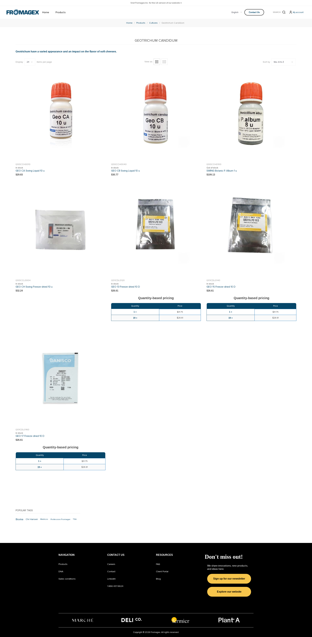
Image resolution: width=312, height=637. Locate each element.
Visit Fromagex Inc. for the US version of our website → (156, 3)
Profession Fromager (60, 519)
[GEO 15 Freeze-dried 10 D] (251, 230)
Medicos (44, 519)
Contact (111, 571)
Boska (19, 519)
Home (129, 22)
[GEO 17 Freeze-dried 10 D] (60, 379)
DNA (60, 571)
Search (284, 12)
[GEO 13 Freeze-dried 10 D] (156, 230)
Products (62, 564)
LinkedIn (111, 578)
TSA (75, 519)
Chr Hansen (32, 519)
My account (298, 12)
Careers (111, 564)
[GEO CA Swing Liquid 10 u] (60, 114)
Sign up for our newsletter (229, 578)
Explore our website (229, 591)
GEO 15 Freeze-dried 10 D (221, 286)
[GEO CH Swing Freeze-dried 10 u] (60, 230)
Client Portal (162, 571)
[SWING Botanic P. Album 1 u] (251, 114)
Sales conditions (67, 578)
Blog (158, 578)
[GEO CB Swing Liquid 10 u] (156, 114)
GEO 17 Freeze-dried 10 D (30, 436)
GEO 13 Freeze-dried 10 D (125, 286)
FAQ (158, 564)
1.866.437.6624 (115, 586)
